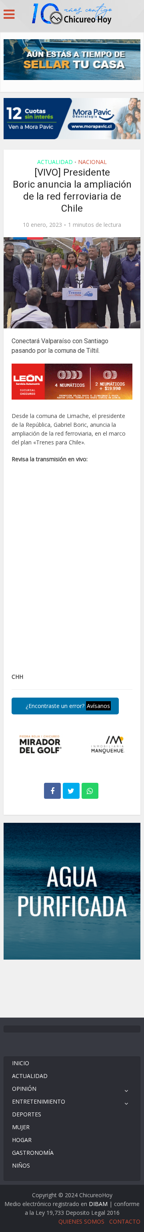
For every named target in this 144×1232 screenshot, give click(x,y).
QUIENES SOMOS (81, 1221)
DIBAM (98, 1204)
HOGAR (22, 1140)
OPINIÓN (24, 1088)
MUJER (21, 1127)
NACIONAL (92, 162)
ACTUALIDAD (55, 162)
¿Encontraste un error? (67, 706)
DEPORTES (26, 1114)
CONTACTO (124, 1221)
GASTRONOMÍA (33, 1152)
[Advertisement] (72, 988)
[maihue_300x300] (72, 890)
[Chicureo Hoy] (72, 14)
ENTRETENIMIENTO (38, 1101)
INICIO (20, 1063)
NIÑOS (21, 1165)
